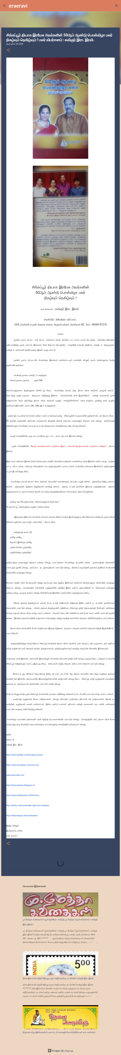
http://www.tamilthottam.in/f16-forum (22, 795)
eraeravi (18, 6)
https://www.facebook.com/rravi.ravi (22, 765)
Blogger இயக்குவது (62, 1050)
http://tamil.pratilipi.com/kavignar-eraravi (24, 755)
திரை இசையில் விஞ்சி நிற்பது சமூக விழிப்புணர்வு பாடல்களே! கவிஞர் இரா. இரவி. (58, 978)
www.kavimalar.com (15, 775)
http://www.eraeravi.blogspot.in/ (20, 785)
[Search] (32, 5)
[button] (8, 50)
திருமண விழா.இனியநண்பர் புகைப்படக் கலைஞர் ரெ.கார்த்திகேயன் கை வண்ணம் (59, 1032)
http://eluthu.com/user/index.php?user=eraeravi (27, 805)
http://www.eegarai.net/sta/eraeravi (22, 815)
